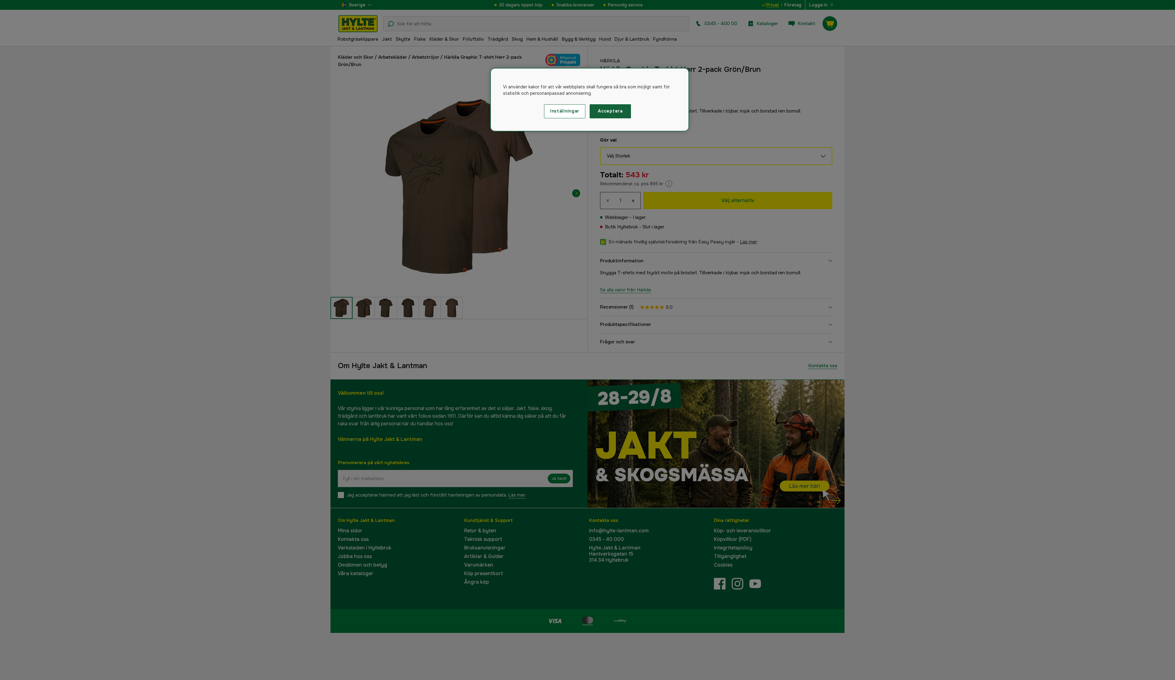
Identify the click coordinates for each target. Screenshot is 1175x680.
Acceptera (610, 111)
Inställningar (564, 111)
